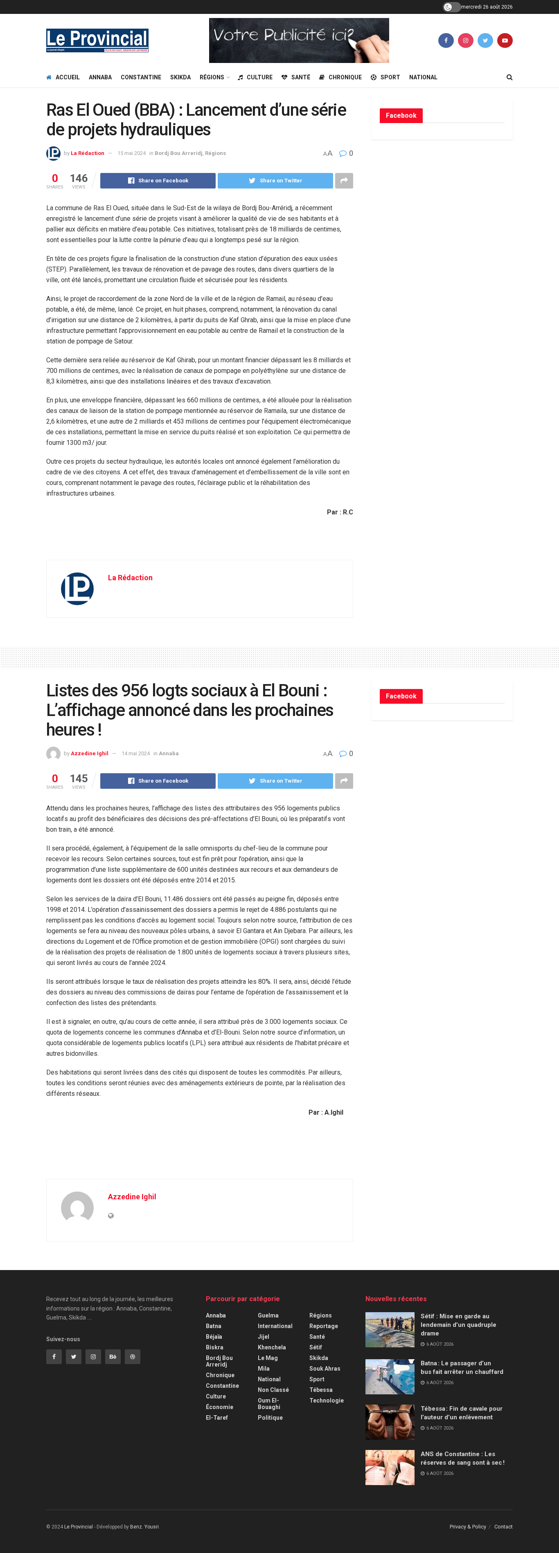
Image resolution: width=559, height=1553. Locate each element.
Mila (264, 1368)
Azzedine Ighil (89, 753)
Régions (212, 77)
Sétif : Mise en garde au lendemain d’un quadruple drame (458, 1325)
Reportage (323, 1326)
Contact (503, 1527)
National (423, 77)
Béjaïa (214, 1336)
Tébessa (321, 1390)
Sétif (315, 1347)
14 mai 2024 (136, 753)
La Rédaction (87, 153)
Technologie (326, 1400)
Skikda (180, 77)
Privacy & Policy (468, 1527)
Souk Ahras (324, 1368)
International (275, 1326)
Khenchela (272, 1347)
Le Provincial (78, 1527)
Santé (300, 77)
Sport (390, 77)
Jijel (263, 1336)
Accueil (68, 77)
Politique (270, 1417)
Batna (213, 1326)
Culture (260, 77)
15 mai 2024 (131, 153)
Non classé (273, 1390)
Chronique (345, 77)
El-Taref (217, 1417)
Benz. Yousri (144, 1527)
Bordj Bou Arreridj (179, 153)
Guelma (268, 1315)
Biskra (214, 1347)
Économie (219, 1407)
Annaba (100, 77)
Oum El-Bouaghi (269, 1403)
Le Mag (268, 1358)
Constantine (141, 77)
